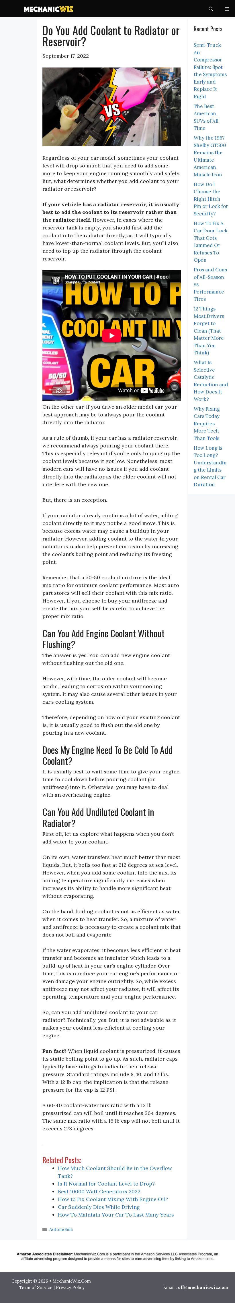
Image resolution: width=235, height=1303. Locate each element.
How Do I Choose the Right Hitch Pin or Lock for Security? (211, 199)
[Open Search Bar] (211, 8)
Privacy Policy (70, 1287)
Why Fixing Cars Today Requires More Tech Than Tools (207, 423)
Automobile (61, 1229)
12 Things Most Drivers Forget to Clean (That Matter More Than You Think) (209, 331)
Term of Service (35, 1287)
